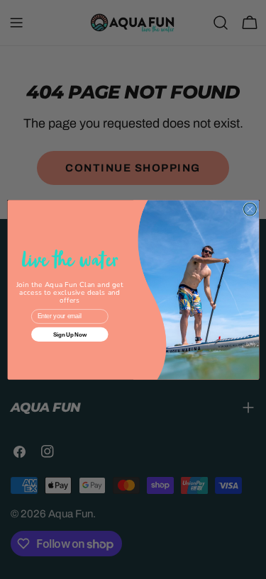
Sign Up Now (69, 334)
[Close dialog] (249, 209)
